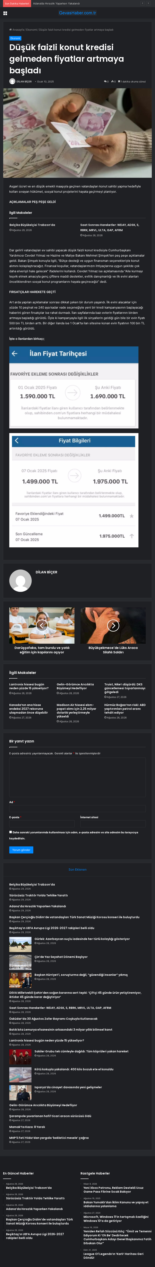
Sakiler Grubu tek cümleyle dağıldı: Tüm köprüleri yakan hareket (82, 1051)
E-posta (15, 817)
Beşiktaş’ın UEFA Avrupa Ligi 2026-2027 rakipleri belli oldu (51, 928)
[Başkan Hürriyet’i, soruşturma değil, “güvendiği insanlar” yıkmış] (20, 980)
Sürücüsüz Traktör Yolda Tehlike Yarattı (38, 895)
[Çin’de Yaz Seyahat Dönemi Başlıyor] (20, 962)
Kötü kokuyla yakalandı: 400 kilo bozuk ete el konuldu (74, 1069)
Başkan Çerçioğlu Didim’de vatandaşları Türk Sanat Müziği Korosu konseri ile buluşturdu (74, 917)
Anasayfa (18, 29)
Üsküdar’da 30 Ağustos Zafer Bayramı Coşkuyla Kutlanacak (53, 1019)
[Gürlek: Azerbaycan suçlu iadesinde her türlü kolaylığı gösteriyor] (20, 944)
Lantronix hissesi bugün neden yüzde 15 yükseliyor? (29, 686)
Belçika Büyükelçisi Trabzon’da (32, 225)
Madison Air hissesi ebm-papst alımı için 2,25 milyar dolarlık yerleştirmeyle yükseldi (76, 710)
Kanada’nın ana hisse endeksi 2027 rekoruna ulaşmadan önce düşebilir (28, 709)
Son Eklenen (78, 869)
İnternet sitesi (89, 817)
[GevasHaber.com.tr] (77, 13)
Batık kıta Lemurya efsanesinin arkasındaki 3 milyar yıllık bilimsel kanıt (60, 1030)
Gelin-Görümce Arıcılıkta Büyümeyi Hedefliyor (75, 686)
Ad (12, 802)
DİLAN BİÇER (24, 81)
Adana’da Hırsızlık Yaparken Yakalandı (56, 3)
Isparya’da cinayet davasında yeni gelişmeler (68, 1087)
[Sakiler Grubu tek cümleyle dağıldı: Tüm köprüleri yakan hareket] (20, 1056)
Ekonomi (31, 29)
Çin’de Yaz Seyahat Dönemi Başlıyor (61, 957)
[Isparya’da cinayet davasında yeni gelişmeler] (20, 1092)
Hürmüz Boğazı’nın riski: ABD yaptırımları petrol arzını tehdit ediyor (125, 709)
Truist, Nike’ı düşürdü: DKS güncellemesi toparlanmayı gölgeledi (124, 688)
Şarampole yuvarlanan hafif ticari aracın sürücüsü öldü (50, 1116)
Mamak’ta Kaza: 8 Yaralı (27, 1127)
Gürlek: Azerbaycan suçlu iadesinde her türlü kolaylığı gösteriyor (82, 939)
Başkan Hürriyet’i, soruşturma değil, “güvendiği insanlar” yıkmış (81, 975)
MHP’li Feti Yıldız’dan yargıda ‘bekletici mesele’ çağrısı (49, 1138)
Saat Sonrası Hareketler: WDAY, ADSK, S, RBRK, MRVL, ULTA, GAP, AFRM (60, 1008)
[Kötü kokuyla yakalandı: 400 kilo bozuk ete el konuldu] (20, 1074)
